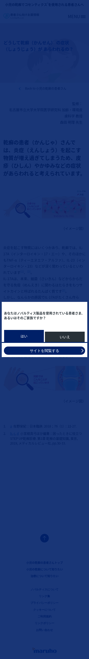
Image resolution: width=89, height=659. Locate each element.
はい (24, 336)
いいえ (65, 336)
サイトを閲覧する (44, 350)
